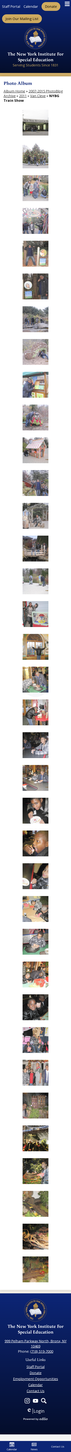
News (34, 1449)
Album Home (14, 91)
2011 (23, 95)
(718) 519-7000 (41, 1351)
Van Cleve (38, 95)
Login (35, 1411)
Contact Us (57, 1446)
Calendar (12, 1449)
